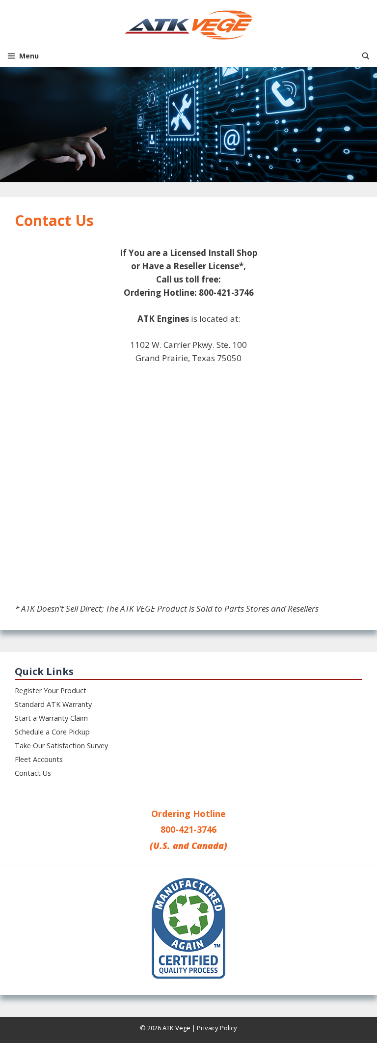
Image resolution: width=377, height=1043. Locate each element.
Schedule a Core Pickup (52, 731)
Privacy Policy (217, 1027)
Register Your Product (50, 690)
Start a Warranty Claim (51, 718)
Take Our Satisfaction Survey (61, 745)
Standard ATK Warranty (53, 704)
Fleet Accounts (39, 759)
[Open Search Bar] (365, 56)
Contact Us (33, 773)
